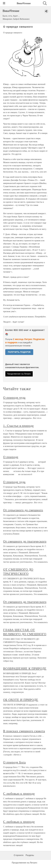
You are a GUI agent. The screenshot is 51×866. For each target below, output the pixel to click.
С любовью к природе (19, 793)
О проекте (19, 855)
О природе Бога (14, 762)
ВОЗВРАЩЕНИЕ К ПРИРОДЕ (24, 668)
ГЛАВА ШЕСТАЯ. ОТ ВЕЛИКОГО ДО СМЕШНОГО (24, 632)
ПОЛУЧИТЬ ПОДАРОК (19, 352)
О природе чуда (14, 397)
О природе (10, 457)
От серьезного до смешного (23, 510)
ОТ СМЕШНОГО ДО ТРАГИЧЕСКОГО (18, 571)
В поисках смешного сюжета (24, 731)
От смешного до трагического (24, 541)
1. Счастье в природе (18, 425)
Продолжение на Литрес (19, 374)
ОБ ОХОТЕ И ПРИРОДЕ (20, 700)
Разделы (30, 855)
